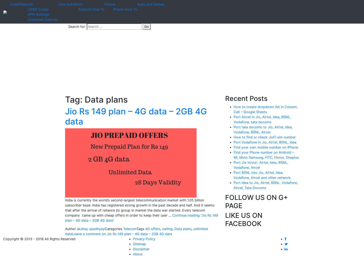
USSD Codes (38, 9)
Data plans (182, 229)
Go (146, 26)
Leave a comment (122, 234)
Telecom (26, 4)
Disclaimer (141, 249)
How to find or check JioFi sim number (265, 137)
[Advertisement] (182, 62)
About (138, 254)
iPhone (109, 4)
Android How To (91, 9)
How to (64, 4)
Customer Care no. (43, 19)
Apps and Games (150, 4)
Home (15, 4)
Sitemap (139, 244)
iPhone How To (125, 9)
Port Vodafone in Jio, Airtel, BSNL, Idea (265, 142)
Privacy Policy (144, 239)
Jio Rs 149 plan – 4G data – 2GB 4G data (136, 116)
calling (167, 229)
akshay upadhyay (91, 229)
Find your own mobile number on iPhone (266, 147)
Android (76, 4)
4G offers (152, 229)
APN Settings (38, 14)
